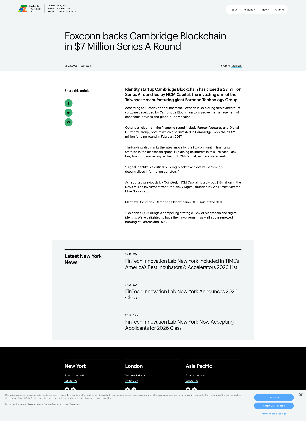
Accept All (274, 397)
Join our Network (74, 375)
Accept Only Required (274, 405)
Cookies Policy (51, 404)
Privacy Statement (71, 404)
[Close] (300, 394)
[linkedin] (73, 389)
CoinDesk (236, 65)
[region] (153, 405)
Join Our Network (135, 375)
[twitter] (67, 389)
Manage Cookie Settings (274, 413)
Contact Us (71, 380)
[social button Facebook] (69, 103)
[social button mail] (69, 122)
